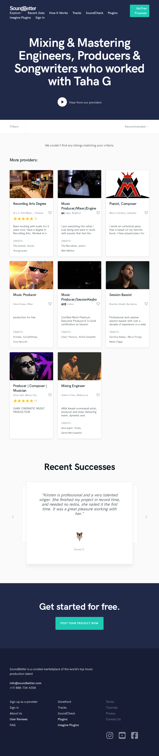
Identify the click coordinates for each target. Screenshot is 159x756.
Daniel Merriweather (71, 433)
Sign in (40, 18)
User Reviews (19, 719)
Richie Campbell (87, 337)
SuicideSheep (30, 337)
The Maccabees (69, 245)
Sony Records (20, 341)
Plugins (113, 13)
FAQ (13, 725)
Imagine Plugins (20, 18)
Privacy (111, 713)
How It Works (58, 13)
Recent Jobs (36, 13)
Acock (30, 245)
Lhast (64, 337)
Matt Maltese (67, 250)
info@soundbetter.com (25, 683)
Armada (17, 337)
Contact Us (113, 719)
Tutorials (112, 708)
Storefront (64, 702)
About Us (16, 713)
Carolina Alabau (117, 337)
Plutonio (72, 337)
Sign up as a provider (24, 702)
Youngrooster (20, 250)
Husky (77, 428)
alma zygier (67, 428)
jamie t (82, 245)
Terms (110, 702)
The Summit (19, 245)
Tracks (77, 13)
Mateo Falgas (116, 341)
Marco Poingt (134, 337)
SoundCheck (94, 13)
